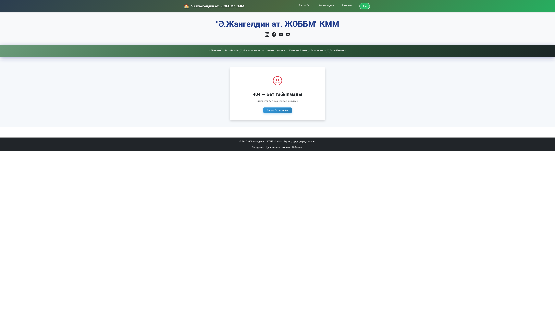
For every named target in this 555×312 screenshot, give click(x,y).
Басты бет (305, 5)
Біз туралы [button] (216, 50)
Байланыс (347, 5)
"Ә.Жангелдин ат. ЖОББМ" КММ (217, 6)
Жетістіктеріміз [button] (232, 50)
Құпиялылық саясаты (278, 147)
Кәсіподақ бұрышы (298, 50)
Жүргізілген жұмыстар (253, 50)
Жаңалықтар (326, 5)
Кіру (365, 6)
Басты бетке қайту (277, 110)
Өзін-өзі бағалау (337, 50)
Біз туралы (258, 147)
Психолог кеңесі (318, 50)
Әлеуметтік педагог (276, 50)
